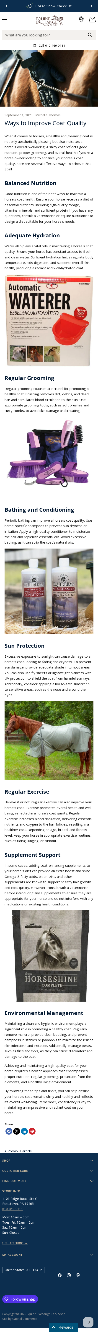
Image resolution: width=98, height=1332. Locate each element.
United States (21, 1270)
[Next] (91, 6)
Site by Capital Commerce (19, 1319)
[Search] (90, 35)
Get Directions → (15, 1243)
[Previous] (7, 6)
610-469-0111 (12, 1209)
